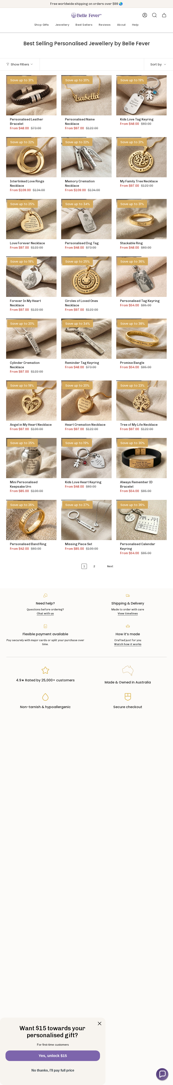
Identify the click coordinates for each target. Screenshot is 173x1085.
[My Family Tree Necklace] (141, 157)
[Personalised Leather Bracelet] (31, 95)
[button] (41, 25)
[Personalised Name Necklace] (86, 95)
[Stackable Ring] (141, 219)
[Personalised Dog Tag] (86, 219)
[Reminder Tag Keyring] (86, 339)
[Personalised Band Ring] (31, 520)
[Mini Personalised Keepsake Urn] (31, 458)
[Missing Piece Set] (86, 520)
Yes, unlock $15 (53, 1056)
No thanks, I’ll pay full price (52, 1070)
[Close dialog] (99, 1023)
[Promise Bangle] (141, 339)
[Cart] (164, 15)
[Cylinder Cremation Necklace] (31, 339)
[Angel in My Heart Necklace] (31, 400)
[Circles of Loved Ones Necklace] (86, 276)
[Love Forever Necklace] (31, 219)
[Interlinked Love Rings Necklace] (31, 157)
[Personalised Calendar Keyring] (141, 520)
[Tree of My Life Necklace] (141, 400)
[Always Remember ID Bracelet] (141, 458)
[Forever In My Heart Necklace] (31, 276)
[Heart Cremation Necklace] (86, 400)
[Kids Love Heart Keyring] (86, 458)
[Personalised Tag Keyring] (141, 276)
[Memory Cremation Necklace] (86, 157)
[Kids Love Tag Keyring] (141, 95)
